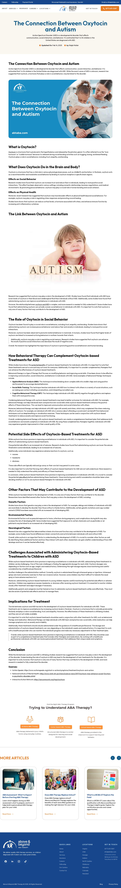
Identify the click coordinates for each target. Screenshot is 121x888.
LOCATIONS (43, 8)
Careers (4, 2)
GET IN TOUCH (92, 8)
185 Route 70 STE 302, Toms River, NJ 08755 (111, 858)
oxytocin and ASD (42, 304)
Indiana (84, 858)
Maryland (85, 874)
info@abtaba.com (113, 2)
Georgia (85, 855)
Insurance (62, 858)
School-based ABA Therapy (91, 727)
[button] (13, 8)
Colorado (85, 870)
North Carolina (87, 861)
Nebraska (85, 867)
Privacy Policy (113, 884)
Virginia (84, 849)
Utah (84, 852)
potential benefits (38, 365)
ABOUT (4, 8)
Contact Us (63, 870)
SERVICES (12, 8)
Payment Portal (27, 2)
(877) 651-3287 (109, 849)
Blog (101, 884)
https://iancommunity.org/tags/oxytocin (49, 679)
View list (80, 2)
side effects (23, 477)
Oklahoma (85, 864)
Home (61, 849)
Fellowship (14, 2)
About (61, 852)
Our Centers (63, 867)
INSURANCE (23, 8)
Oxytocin (12, 152)
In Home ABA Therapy (30, 726)
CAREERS (32, 8)
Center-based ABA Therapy (60, 727)
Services (62, 855)
